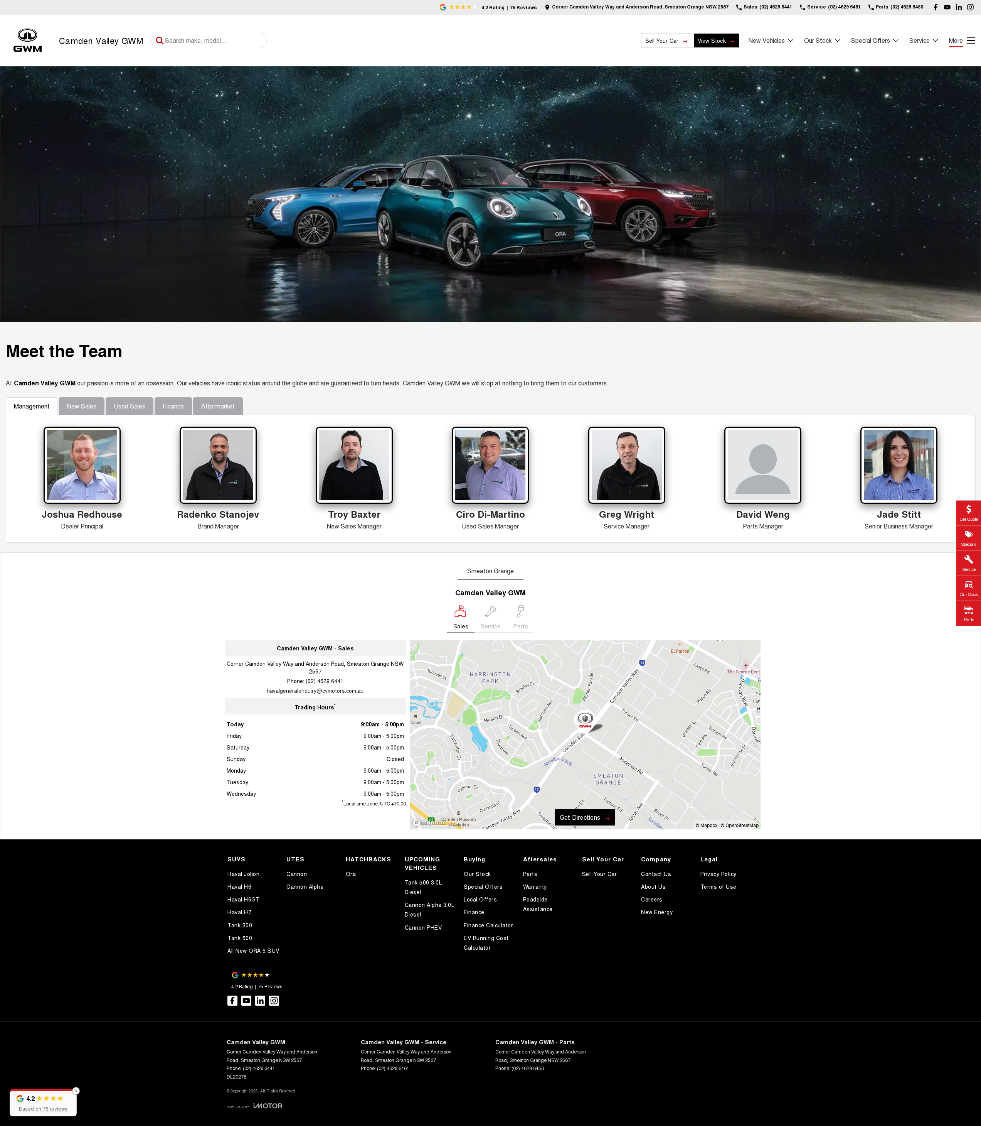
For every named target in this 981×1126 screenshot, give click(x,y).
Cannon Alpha (304, 886)
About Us (653, 886)
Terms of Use (718, 886)
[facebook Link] (936, 7)
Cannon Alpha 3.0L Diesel (429, 909)
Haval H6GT (243, 899)
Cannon (296, 874)
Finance (173, 406)
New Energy (657, 912)
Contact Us (656, 874)
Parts (530, 874)
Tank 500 (239, 938)
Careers (652, 899)
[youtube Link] (947, 7)
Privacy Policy (718, 874)
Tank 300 (239, 925)
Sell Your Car (662, 40)
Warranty (535, 886)
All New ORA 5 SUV (253, 950)
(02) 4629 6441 (324, 681)
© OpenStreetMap (739, 825)
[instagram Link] (970, 7)
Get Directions (580, 817)
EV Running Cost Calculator (486, 942)
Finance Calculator (488, 925)
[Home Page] (27, 40)
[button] (43, 1102)
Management (32, 406)
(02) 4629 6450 (528, 1068)
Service (919, 40)
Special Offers (870, 40)
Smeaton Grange (490, 570)
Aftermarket (218, 406)
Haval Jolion (243, 874)
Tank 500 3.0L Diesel (423, 887)
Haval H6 (239, 886)
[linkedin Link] (959, 7)
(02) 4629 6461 (393, 1068)
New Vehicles (767, 40)
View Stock (712, 40)
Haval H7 (239, 912)
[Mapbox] (431, 822)
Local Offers (480, 899)
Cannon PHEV (423, 927)
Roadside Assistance (538, 904)
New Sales (81, 406)
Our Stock (818, 40)
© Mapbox (706, 825)
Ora (351, 874)
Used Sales (129, 406)
